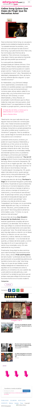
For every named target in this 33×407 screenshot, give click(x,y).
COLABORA (13, 400)
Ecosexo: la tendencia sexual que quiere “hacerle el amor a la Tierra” (23, 326)
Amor (4, 366)
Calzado (16, 403)
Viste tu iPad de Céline (10, 114)
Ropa (21, 403)
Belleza (11, 403)
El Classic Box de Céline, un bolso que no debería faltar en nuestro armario (15, 111)
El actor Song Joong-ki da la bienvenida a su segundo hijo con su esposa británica (23, 345)
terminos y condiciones (15, 392)
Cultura (8, 284)
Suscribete (26, 391)
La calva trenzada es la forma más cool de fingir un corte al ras (23, 355)
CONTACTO (4, 403)
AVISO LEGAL (22, 400)
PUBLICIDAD (5, 400)
